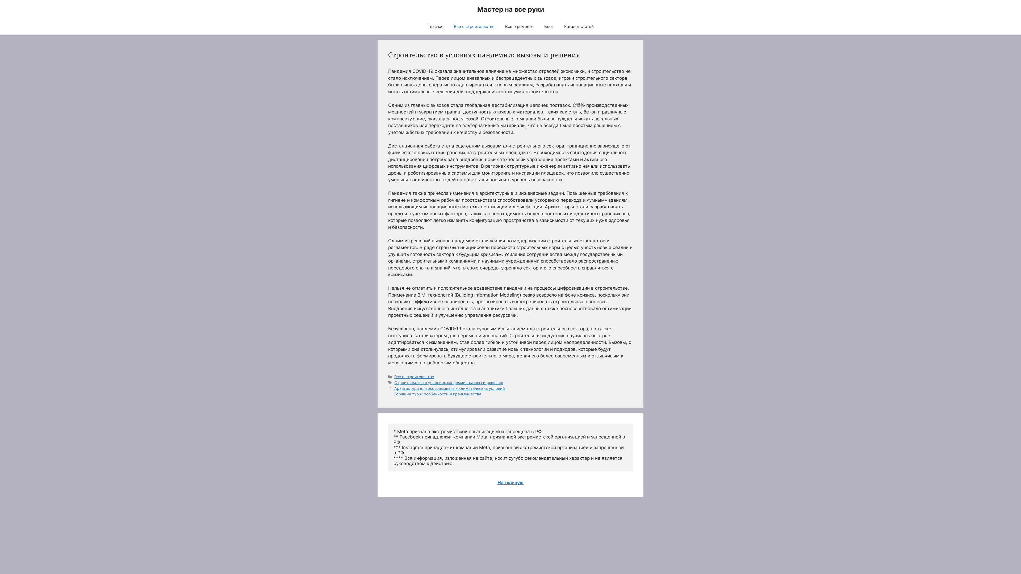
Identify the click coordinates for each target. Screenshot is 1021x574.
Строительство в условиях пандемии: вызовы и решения (448, 382)
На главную (510, 482)
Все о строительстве (474, 26)
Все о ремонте (519, 26)
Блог (549, 26)
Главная (435, 26)
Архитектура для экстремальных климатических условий (449, 388)
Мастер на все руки (510, 9)
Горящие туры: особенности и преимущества (437, 394)
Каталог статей (579, 26)
